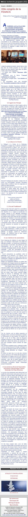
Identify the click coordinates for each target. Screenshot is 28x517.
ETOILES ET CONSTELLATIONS (14, 473)
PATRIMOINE (14, 478)
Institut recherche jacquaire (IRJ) (14, 2)
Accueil (3, 6)
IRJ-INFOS (9, 6)
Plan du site (14, 515)
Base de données (14, 504)
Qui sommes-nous (14, 498)
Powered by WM (22, 515)
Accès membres (6, 515)
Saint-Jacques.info (14, 500)
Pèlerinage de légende (14, 502)
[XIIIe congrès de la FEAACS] (14, 50)
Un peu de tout (14, 476)
